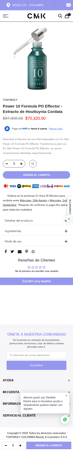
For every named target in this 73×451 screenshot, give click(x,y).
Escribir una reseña (36, 281)
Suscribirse (36, 365)
